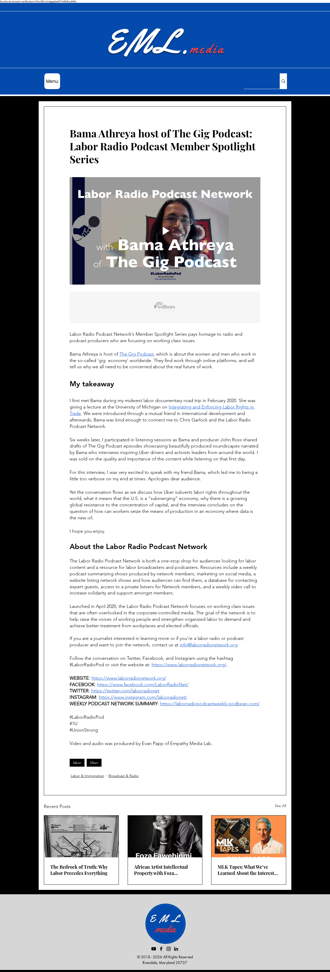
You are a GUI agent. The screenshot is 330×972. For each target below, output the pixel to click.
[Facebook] (161, 949)
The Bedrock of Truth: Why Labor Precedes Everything (79, 870)
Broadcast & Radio (123, 775)
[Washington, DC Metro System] (81, 836)
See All (280, 805)
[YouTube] (153, 949)
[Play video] (165, 231)
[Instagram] (168, 949)
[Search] (283, 81)
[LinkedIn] (176, 949)
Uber (94, 762)
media (207, 48)
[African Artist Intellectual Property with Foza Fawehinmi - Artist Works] (165, 836)
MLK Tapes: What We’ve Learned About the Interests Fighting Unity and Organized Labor (247, 870)
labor (77, 762)
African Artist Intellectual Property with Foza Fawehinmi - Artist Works (161, 870)
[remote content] (165, 308)
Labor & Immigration (87, 775)
